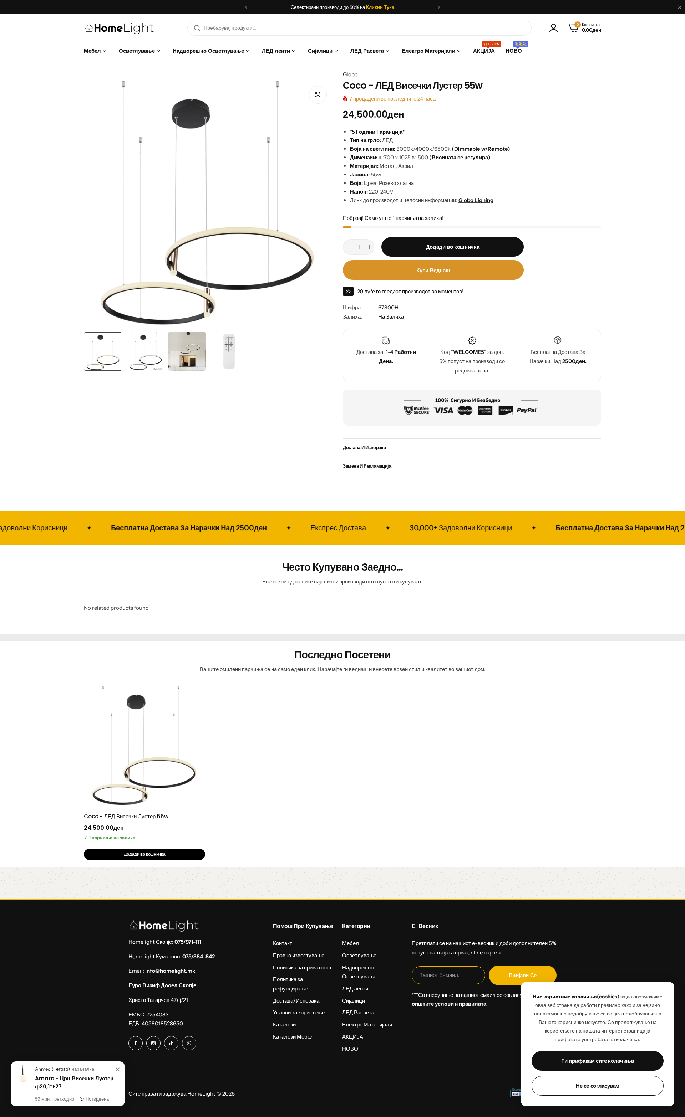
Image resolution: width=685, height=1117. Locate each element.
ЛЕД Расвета (358, 1012)
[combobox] (359, 28)
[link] (118, 1069)
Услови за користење (299, 1012)
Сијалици (353, 1000)
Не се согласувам (597, 1086)
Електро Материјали (367, 1024)
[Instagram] (153, 1043)
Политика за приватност (302, 967)
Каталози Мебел (293, 1036)
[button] (246, 7)
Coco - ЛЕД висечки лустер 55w (126, 816)
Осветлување (359, 955)
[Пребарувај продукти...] (197, 28)
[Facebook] (135, 1043)
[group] (208, 205)
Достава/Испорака (296, 1000)
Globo (350, 74)
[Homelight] (119, 27)
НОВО (350, 1048)
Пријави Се (523, 975)
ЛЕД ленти (355, 988)
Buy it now (433, 270)
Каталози (284, 1024)
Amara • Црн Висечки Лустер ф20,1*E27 (74, 1082)
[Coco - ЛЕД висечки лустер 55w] (144, 746)
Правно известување (298, 955)
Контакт (282, 943)
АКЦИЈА (352, 1036)
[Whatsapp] (189, 1043)
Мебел (350, 943)
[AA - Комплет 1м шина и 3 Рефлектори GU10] (22, 1080)
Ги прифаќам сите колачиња (597, 1061)
